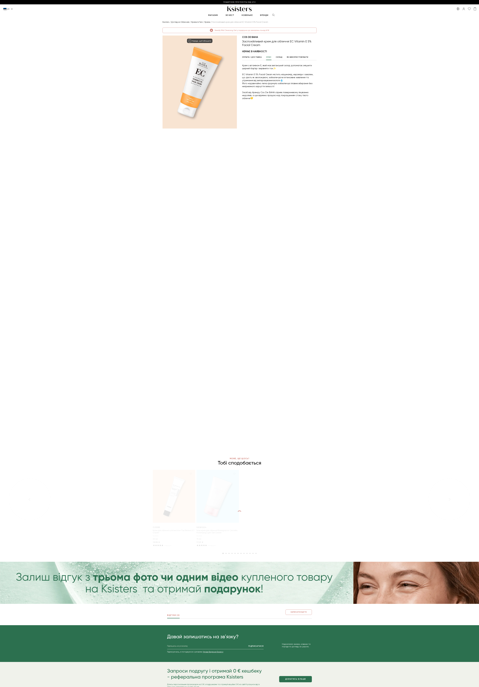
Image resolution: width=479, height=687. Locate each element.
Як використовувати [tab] (297, 57)
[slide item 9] (247, 553)
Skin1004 (201, 527)
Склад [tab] (279, 57)
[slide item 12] (256, 553)
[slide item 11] (253, 553)
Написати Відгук (299, 612)
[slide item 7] (241, 553)
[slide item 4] (232, 553)
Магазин (213, 15)
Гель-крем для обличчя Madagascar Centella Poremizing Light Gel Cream (216, 531)
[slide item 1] (223, 553)
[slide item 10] (250, 553)
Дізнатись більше (295, 679)
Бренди (264, 15)
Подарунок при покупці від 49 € (239, 2)
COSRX (156, 527)
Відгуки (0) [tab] (173, 615)
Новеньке (247, 15)
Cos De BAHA (250, 37)
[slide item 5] (235, 553)
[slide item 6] (238, 553)
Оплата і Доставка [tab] (252, 57)
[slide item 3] (229, 553)
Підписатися (256, 646)
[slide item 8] (244, 553)
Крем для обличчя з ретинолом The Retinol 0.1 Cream (173, 531)
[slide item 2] (226, 553)
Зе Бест (230, 15)
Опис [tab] (268, 57)
